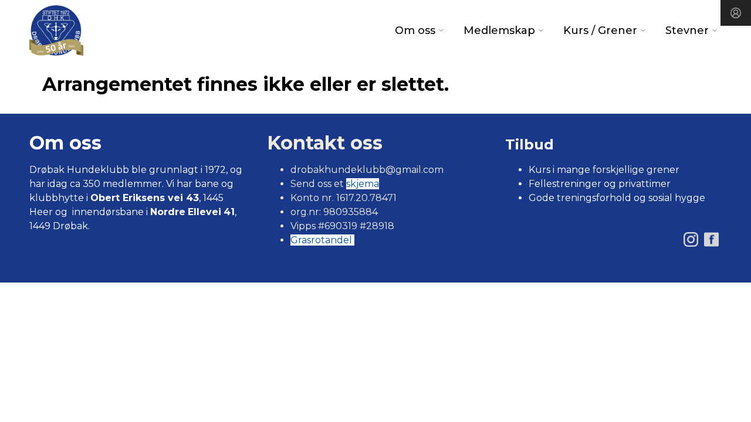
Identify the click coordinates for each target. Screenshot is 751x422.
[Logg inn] (735, 12)
